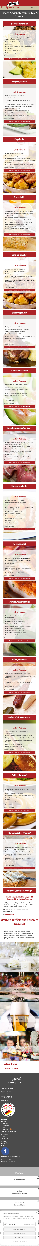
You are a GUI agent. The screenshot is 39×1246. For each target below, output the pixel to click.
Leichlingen (5, 1142)
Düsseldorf (5, 1134)
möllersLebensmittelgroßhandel (19, 1192)
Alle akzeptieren (19, 1233)
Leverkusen (5, 1138)
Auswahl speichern (19, 1229)
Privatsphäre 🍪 (6, 1129)
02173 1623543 (7, 1096)
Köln (3, 1136)
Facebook (5, 1151)
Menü (35, 8)
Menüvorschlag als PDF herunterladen (19, 59)
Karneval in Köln (6, 1160)
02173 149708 (9, 914)
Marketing (12, 1224)
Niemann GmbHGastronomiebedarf (19, 1204)
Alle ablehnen (19, 1237)
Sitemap (4, 1121)
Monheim (4, 1140)
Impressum (5, 1123)
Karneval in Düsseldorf (8, 1161)
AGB (3, 1127)
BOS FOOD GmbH (19, 1179)
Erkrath (4, 1145)
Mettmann (5, 1143)
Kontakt (4, 1119)
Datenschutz (5, 1125)
